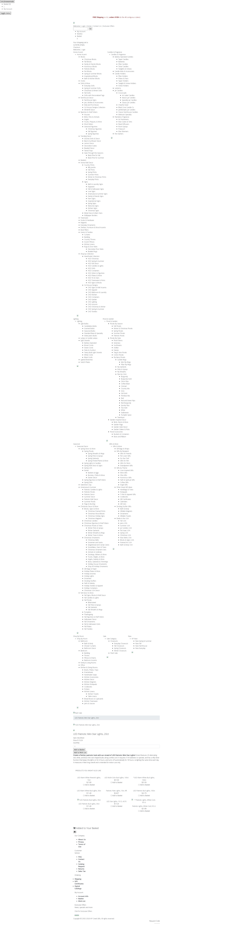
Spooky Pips (125, 405)
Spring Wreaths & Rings (96, 453)
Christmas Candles (90, 521)
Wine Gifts (123, 473)
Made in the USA (122, 518)
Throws (86, 655)
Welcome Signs (93, 206)
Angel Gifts (124, 485)
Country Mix (125, 388)
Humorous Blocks (90, 66)
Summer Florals (119, 333)
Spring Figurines (93, 134)
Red (122, 398)
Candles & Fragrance (114, 52)
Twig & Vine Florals (120, 352)
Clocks (83, 81)
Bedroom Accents (90, 660)
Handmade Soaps (90, 675)
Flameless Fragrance (122, 117)
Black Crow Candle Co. (126, 107)
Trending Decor (86, 136)
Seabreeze (125, 412)
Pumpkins (87, 612)
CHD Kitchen (92, 295)
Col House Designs (91, 285)
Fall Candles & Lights (91, 598)
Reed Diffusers (123, 124)
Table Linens (92, 696)
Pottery (86, 689)
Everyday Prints (93, 179)
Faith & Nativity (89, 583)
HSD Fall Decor (93, 263)
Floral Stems (118, 340)
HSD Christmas (93, 259)
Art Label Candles (128, 95)
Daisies (116, 350)
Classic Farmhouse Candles (128, 112)
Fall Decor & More (87, 593)
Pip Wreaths (121, 372)
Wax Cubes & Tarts (125, 122)
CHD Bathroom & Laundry (97, 292)
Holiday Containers (90, 588)
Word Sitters (88, 124)
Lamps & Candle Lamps (89, 338)
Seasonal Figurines (90, 126)
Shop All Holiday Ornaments (98, 566)
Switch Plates (85, 362)
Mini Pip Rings (126, 362)
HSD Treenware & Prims (96, 280)
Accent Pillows (89, 242)
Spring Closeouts (120, 648)
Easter (86, 470)
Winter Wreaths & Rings (96, 533)
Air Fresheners (123, 119)
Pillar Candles (123, 64)
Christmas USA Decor (92, 590)
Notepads (123, 492)
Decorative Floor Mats (95, 249)
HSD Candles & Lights (95, 266)
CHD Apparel (92, 290)
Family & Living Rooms (88, 663)
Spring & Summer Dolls (92, 88)
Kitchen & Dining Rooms (89, 667)
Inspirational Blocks (91, 76)
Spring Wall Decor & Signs (93, 465)
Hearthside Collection (91, 256)
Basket (80, 37)
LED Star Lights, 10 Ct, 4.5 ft (116, 801)
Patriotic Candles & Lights (93, 489)
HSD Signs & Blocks (95, 283)
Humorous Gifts (126, 477)
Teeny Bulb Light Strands (93, 352)
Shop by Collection (87, 254)
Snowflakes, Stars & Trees (97, 547)
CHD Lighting (92, 302)
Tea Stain (124, 408)
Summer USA (125, 525)
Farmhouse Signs (90, 100)
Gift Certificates (125, 499)
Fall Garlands (92, 607)
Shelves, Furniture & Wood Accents (93, 227)
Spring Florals (118, 331)
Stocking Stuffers (90, 581)
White (123, 410)
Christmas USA (125, 535)
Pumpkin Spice (126, 415)
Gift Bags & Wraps (122, 449)
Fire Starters (119, 134)
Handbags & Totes (126, 489)
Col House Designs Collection (94, 107)
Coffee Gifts (124, 482)
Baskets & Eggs (93, 473)
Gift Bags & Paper (90, 569)
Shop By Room (78, 636)
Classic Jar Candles (128, 102)
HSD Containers (93, 271)
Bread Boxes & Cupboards (93, 699)
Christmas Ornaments (92, 538)
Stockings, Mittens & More (97, 554)
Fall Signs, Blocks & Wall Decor (95, 595)
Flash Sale (114, 653)
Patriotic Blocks (89, 69)
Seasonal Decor (82, 446)
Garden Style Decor (121, 427)
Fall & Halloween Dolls (92, 624)
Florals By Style (115, 338)
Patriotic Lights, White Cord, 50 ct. (144, 806)
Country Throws (89, 239)
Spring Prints (92, 172)
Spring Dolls (88, 482)
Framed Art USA (126, 542)
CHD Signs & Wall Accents (97, 287)
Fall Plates (87, 626)
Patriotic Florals (119, 336)
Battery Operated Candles (124, 57)
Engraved (91, 187)
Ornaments (124, 513)
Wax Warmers (123, 131)
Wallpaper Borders (90, 215)
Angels (86, 119)
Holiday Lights (89, 576)
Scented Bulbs (89, 328)
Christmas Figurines (95, 129)
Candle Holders (120, 74)
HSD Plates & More (95, 275)
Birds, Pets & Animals (91, 117)
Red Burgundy (126, 403)
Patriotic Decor (89, 494)
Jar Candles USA (126, 528)
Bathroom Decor (90, 648)
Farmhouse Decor (87, 98)
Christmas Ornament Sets (97, 550)
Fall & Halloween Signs (96, 189)
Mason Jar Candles (128, 98)
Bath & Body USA (126, 545)
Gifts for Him (124, 461)
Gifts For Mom (125, 463)
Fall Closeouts (119, 646)
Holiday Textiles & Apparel (93, 586)
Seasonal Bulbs (89, 331)
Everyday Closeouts (121, 643)
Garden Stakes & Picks (122, 429)
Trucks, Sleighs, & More (96, 557)
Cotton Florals (119, 355)
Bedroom (84, 651)
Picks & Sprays (122, 369)
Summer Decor (89, 497)
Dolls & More (85, 83)
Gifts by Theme (121, 468)
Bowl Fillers (85, 230)
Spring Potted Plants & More (98, 461)
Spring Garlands (93, 458)
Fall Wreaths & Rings (95, 610)
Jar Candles (119, 90)
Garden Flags (118, 424)
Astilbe (116, 348)
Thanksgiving (88, 614)
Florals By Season (116, 324)
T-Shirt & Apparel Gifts (128, 494)
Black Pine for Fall (94, 155)
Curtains (87, 234)
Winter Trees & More (95, 535)
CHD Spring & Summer (96, 309)
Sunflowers (118, 345)
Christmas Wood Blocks (96, 513)
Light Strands (85, 340)
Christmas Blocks (90, 59)
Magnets (84, 222)
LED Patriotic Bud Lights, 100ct (144, 791)
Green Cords (88, 348)
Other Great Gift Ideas (124, 487)
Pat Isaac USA (125, 530)
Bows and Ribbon (120, 436)
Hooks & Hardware (87, 220)
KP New (134, 639)
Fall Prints (91, 170)
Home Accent (78, 52)
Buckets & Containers (121, 434)
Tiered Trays (88, 150)
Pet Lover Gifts (125, 456)
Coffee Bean (125, 384)
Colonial (124, 386)
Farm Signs (91, 198)
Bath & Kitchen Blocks (92, 78)
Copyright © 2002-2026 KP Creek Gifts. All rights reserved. (93, 918)
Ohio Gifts (123, 475)
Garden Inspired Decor (118, 420)
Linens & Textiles (87, 232)
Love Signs (91, 191)
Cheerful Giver (123, 105)
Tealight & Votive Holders (127, 83)
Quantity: (76, 743)
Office (83, 665)
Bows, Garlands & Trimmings (98, 562)
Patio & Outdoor (90, 350)
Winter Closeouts (120, 651)
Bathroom (84, 641)
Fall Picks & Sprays (94, 605)
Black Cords (88, 357)
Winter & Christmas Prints (97, 177)
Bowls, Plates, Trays (91, 670)
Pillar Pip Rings (126, 364)
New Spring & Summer (143, 641)
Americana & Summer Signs (97, 194)
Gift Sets (123, 504)
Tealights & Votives (125, 69)
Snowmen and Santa (95, 542)
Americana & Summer (88, 487)
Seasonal (76, 444)
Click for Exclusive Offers (83, 911)
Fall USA (123, 521)
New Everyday (140, 648)
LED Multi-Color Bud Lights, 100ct (116, 777)
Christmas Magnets (95, 518)
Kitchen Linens (89, 244)
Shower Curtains (90, 646)
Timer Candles (123, 66)
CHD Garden (92, 299)
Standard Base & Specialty (93, 333)
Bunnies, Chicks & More (96, 475)
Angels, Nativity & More (96, 559)
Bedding (87, 237)
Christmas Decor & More (89, 506)
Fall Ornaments (89, 622)
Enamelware (88, 672)
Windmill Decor (89, 110)
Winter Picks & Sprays (95, 528)
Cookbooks (124, 497)
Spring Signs (92, 203)
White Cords (88, 355)
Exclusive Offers (108, 26)
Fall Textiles (88, 629)
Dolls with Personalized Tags (94, 95)
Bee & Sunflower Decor (92, 141)
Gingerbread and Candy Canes (98, 545)
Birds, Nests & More (121, 422)
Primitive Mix (125, 396)
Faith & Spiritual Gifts (127, 480)
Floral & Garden (108, 319)
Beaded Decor (89, 148)
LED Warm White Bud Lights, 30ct (89, 791)
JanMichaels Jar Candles (126, 110)
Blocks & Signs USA (127, 540)
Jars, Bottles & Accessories (93, 102)
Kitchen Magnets (90, 682)
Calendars (123, 501)
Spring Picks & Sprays (95, 456)
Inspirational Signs (94, 201)
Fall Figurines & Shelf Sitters (94, 617)
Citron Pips (125, 381)
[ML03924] (86, 724)
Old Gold (124, 393)
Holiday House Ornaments (97, 564)
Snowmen (87, 578)
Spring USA (88, 468)
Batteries (121, 62)
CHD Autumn (92, 304)
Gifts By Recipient (122, 451)
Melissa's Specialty (125, 114)
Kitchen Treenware (90, 701)
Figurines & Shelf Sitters (89, 112)
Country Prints (89, 165)
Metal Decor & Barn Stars (93, 213)
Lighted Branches (87, 360)
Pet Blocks (88, 71)
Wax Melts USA (125, 538)
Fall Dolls (87, 93)
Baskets (83, 160)
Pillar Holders (123, 76)
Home (89, 26)
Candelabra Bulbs (90, 326)
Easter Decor (92, 477)
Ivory (122, 391)
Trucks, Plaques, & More (93, 122)
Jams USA (123, 523)
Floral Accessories (116, 432)
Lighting (75, 319)
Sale (104, 636)
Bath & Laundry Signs (95, 184)
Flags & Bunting (89, 504)
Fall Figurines (92, 131)
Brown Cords (88, 345)
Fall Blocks (88, 62)
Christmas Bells (93, 540)
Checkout (76, 47)
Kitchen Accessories (91, 677)
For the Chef (124, 458)
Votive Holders (123, 86)
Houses (87, 114)
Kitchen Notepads (90, 684)
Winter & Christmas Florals (123, 328)
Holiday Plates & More (92, 571)
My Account (8, 9)
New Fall (138, 643)
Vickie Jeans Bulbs (90, 336)
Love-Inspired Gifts (126, 470)
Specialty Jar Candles (129, 100)
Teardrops (121, 417)
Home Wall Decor (87, 162)
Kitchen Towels (93, 694)
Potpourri (121, 129)
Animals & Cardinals (95, 552)
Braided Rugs (92, 251)
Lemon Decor (89, 143)
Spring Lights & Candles (92, 463)
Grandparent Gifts (126, 465)
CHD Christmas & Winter (96, 307)
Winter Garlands (93, 530)
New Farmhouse (141, 646)
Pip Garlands (121, 367)
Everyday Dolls (89, 86)
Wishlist (79, 34)
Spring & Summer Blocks (93, 74)
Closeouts (114, 641)
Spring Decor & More (88, 449)
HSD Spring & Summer (96, 261)
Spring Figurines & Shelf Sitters (95, 480)
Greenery (117, 343)
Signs (86, 182)
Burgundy (124, 376)
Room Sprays (123, 126)
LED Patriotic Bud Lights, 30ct (89, 804)
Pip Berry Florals (119, 357)
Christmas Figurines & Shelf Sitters (96, 523)
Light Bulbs (84, 324)
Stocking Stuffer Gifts (123, 506)
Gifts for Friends (125, 453)
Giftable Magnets (126, 511)
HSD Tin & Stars (93, 278)
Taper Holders (123, 81)
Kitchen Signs (92, 208)
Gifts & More (113, 444)
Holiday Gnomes (90, 574)
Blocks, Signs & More (91, 509)
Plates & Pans (123, 78)
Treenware (84, 218)
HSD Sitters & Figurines (96, 273)
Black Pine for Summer (96, 158)
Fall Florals (117, 326)
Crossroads (122, 93)
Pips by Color (122, 374)
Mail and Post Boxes (91, 105)
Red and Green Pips (128, 400)
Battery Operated (90, 343)
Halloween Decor (90, 619)
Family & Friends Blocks (92, 64)
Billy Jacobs (92, 167)
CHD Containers (93, 297)
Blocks (83, 57)
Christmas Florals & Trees (93, 525)
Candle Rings (121, 360)
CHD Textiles (92, 311)
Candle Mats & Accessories (124, 71)
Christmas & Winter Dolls (93, 90)
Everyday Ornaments (88, 225)
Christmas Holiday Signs (96, 516)
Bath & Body (124, 509)
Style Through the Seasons (93, 153)
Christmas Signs (93, 210)
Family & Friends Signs (95, 196)
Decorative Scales (90, 146)
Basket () (7, 4)
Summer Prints (93, 174)
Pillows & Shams (90, 658)
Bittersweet (92, 602)
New (129, 636)
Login (83, 26)
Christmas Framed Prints (96, 511)
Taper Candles (123, 59)
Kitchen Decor (89, 679)
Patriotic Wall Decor (91, 499)
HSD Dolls (91, 268)
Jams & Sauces (89, 703)
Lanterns (118, 88)
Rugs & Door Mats (90, 246)
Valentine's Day (86, 485)
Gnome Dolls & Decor (92, 138)
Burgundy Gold (126, 379)
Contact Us (97, 26)
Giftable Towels (125, 516)
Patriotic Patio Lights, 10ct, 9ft (116, 791)
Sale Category (111, 639)
